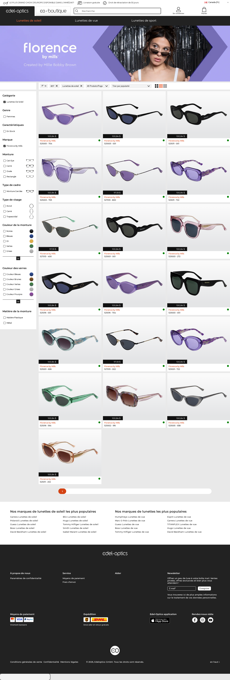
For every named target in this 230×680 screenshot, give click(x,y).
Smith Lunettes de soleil (75, 528)
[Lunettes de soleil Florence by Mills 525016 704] (134, 282)
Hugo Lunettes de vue (179, 528)
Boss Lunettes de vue (126, 528)
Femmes (11, 116)
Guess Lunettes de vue (127, 524)
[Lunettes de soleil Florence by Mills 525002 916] (134, 395)
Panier (204, 13)
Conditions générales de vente (26, 662)
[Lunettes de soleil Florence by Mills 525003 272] (198, 226)
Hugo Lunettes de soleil (75, 520)
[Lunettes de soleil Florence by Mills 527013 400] (70, 226)
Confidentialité (51, 662)
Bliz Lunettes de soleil (74, 517)
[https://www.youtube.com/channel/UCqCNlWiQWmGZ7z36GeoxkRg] (210, 620)
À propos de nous (20, 573)
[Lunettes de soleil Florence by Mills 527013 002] (134, 338)
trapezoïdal (12, 216)
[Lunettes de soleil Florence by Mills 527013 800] (134, 169)
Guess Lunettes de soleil (23, 524)
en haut (214, 662)
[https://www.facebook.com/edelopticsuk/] (194, 620)
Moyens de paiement (74, 578)
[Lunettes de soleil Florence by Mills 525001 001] (134, 226)
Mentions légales (69, 662)
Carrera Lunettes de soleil (23, 517)
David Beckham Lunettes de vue (184, 532)
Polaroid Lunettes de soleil (24, 520)
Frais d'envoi (69, 582)
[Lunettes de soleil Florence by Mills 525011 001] (198, 113)
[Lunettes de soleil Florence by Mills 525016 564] (70, 395)
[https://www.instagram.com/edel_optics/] (202, 620)
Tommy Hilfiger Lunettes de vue (132, 532)
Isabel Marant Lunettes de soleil (79, 532)
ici (184, 594)
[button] (17, 11)
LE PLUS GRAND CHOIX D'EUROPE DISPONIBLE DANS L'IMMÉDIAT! (41, 2)
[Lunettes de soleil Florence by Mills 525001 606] (70, 338)
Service (67, 573)
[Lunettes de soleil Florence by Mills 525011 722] (198, 169)
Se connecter (178, 13)
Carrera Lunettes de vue (179, 520)
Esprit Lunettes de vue (179, 517)
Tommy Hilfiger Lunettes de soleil (80, 524)
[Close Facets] (18, 86)
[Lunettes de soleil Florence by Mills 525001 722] (198, 338)
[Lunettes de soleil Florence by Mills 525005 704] (70, 113)
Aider (118, 573)
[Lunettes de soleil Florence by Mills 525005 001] (134, 113)
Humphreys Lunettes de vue (130, 517)
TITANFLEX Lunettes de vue (182, 524)
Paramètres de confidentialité (25, 578)
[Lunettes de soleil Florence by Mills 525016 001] (70, 282)
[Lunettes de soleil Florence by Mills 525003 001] (198, 282)
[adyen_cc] (12, 619)
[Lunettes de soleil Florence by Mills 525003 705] (70, 169)
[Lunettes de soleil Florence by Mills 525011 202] (70, 451)
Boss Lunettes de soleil (22, 528)
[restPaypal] (29, 619)
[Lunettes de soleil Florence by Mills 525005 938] (198, 395)
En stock (11, 131)
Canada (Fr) (213, 2)
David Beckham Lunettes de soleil (28, 532)
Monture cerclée (14, 191)
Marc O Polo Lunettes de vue (130, 520)
